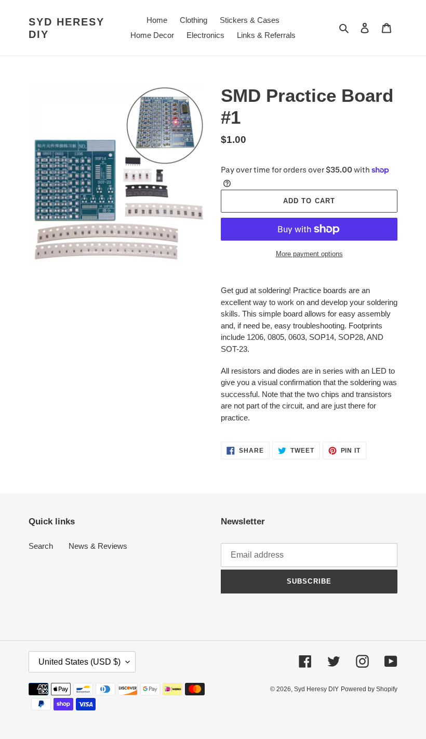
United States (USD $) (79, 661)
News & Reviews (98, 546)
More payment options (309, 254)
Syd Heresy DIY (66, 28)
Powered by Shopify (369, 689)
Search (41, 546)
